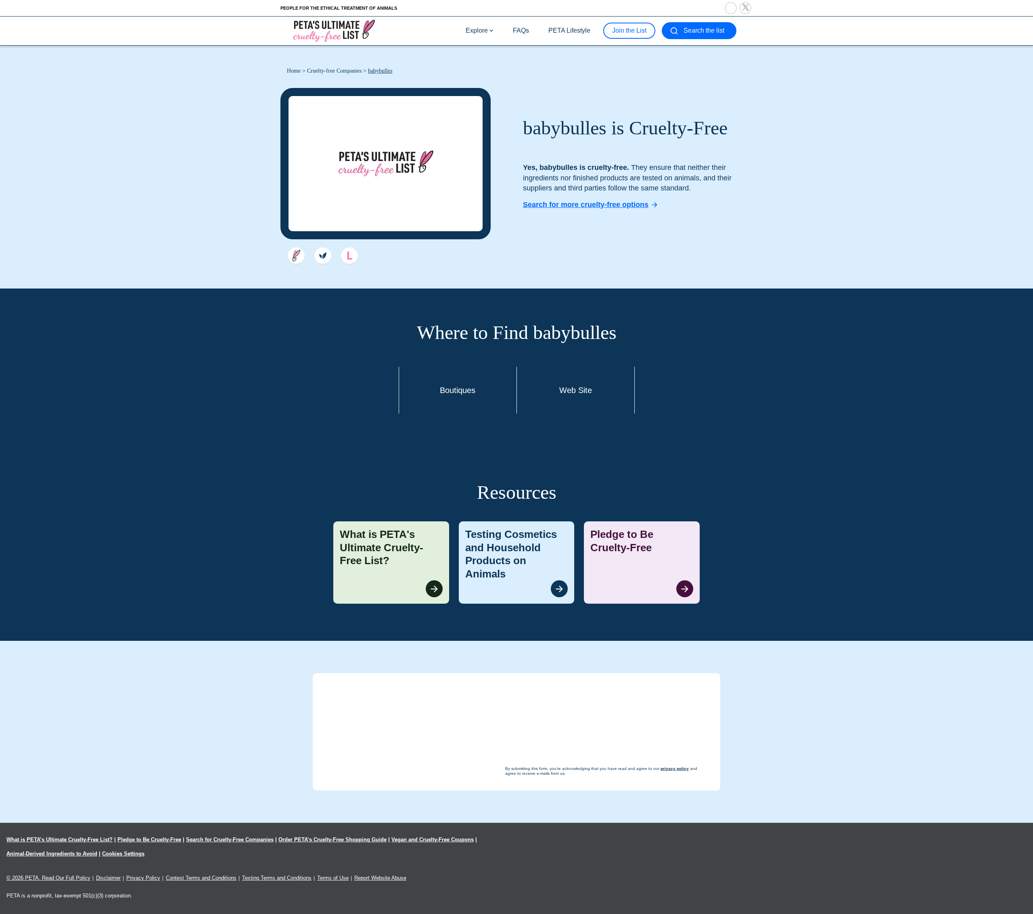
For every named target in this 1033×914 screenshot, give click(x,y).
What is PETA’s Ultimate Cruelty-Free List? (59, 840)
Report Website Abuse (380, 878)
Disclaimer (108, 878)
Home (294, 71)
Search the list (704, 30)
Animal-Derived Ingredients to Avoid (51, 854)
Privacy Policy (143, 878)
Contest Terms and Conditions (201, 878)
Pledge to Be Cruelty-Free (149, 840)
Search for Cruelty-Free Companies (230, 840)
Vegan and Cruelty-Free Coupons (432, 840)
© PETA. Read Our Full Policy (48, 878)
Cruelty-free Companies (334, 71)
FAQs (521, 30)
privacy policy (560, 898)
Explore (477, 30)
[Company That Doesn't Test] (296, 255)
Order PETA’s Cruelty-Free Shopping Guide (332, 840)
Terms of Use (333, 878)
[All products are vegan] (322, 255)
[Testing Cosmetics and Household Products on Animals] (517, 562)
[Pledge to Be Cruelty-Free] (642, 562)
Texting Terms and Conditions (277, 878)
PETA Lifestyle (569, 30)
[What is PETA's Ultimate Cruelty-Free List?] (391, 562)
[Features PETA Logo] (349, 255)
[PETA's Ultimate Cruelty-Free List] (334, 30)
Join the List (629, 30)
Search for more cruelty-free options (585, 205)
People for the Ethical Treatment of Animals (338, 8)
